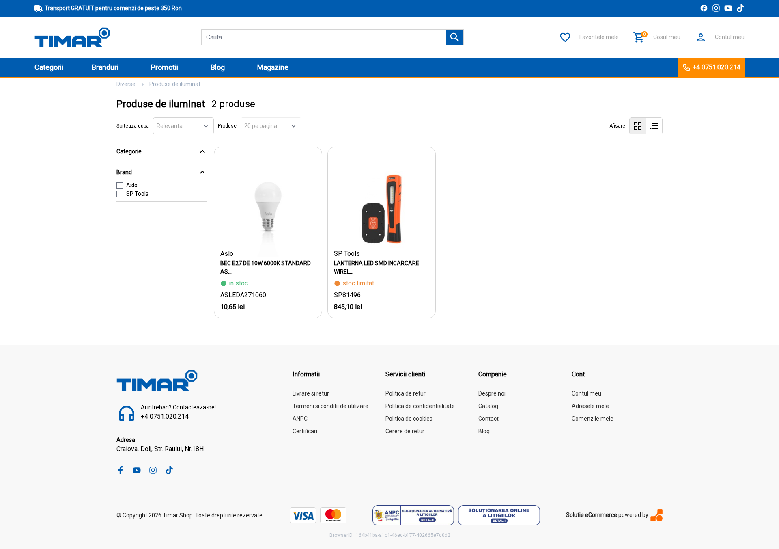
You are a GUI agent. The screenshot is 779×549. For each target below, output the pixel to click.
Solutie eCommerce (591, 515)
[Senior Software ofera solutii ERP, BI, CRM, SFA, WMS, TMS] (656, 515)
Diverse (126, 84)
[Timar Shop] (72, 37)
